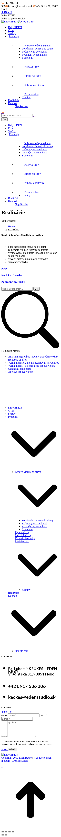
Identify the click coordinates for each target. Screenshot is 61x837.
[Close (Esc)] (2, 831)
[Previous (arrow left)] (2, 834)
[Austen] (49, 388)
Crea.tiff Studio (20, 760)
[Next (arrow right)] (6, 834)
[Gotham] (21, 401)
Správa (4, 736)
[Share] (6, 831)
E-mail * (43, 715)
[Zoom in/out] (13, 831)
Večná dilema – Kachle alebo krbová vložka (31, 365)
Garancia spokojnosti (19, 368)
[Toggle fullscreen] (9, 831)
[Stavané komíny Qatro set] (7, 388)
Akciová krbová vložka (20, 371)
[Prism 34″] (35, 388)
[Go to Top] (30, 828)
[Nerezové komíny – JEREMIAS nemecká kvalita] (21, 388)
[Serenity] (7, 401)
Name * (4, 715)
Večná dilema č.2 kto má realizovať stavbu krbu (33, 362)
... (2, 766)
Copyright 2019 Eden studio (16, 757)
